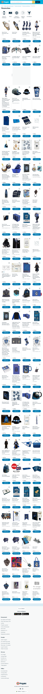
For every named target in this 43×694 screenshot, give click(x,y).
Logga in (37, 1)
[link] (6, 31)
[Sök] (33, 2)
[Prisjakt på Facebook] (20, 688)
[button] (9, 21)
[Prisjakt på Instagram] (22, 688)
